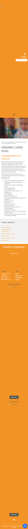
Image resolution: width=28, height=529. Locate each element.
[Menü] (25, 54)
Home (17, 273)
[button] (21, 57)
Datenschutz (18, 277)
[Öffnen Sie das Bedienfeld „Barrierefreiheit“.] (25, 526)
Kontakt (17, 279)
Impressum (18, 275)
